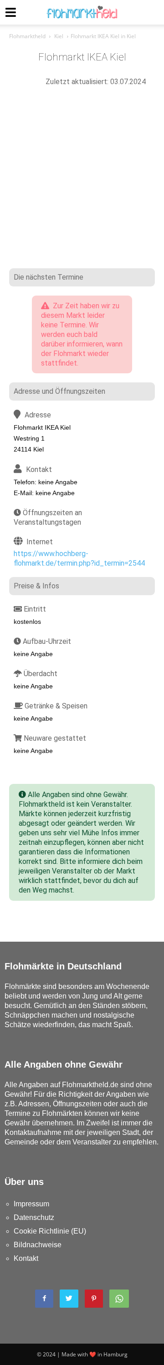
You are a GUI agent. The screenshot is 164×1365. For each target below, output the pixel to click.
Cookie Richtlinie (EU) (50, 1231)
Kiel (58, 36)
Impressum (31, 1204)
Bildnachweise (38, 1245)
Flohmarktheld (27, 36)
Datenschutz (34, 1217)
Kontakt (26, 1258)
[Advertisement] (82, 182)
